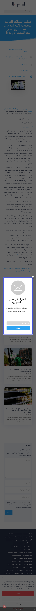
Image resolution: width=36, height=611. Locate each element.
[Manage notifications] (4, 606)
